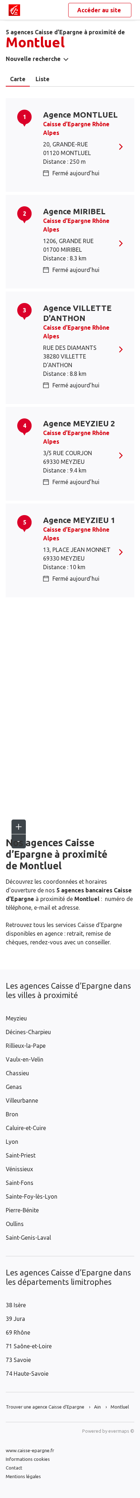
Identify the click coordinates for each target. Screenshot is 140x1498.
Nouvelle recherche (33, 59)
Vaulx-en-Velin (24, 1059)
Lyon (12, 1141)
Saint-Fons (19, 1182)
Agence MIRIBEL (74, 211)
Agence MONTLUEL (80, 114)
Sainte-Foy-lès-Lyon (31, 1196)
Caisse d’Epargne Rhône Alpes (76, 128)
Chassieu (17, 1073)
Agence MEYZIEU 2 (79, 423)
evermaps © (121, 1430)
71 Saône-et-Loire (29, 1346)
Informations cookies (28, 1459)
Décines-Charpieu (28, 1032)
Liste (43, 79)
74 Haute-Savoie (27, 1373)
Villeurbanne (22, 1100)
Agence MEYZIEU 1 (79, 519)
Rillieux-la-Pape (26, 1045)
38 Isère (16, 1305)
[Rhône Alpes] (14, 10)
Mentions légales (23, 1476)
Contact (14, 1467)
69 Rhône (18, 1332)
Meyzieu (16, 1018)
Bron (12, 1114)
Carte (17, 79)
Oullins (15, 1224)
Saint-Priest (21, 1155)
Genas (14, 1087)
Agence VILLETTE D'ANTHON (77, 312)
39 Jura (15, 1318)
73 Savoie (18, 1360)
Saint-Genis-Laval (28, 1237)
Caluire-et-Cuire (26, 1128)
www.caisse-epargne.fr (30, 1450)
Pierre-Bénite (22, 1210)
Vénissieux (19, 1169)
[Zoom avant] (18, 827)
